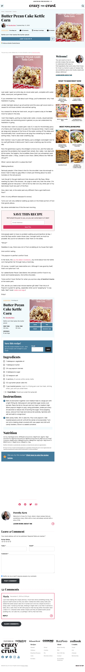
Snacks (15, 11)
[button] (2, 30)
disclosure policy (36, 52)
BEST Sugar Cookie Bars (62, 119)
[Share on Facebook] (20, 504)
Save (35, 324)
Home (2, 11)
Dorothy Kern (12, 25)
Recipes (33, 644)
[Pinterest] (10, 658)
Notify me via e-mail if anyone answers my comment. (20, 576)
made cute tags (19, 290)
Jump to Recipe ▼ (26, 39)
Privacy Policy (24, 665)
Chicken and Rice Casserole (77, 145)
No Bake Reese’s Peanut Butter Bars (77, 119)
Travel (73, 647)
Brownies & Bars (48, 655)
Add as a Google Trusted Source (11, 43)
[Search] (83, 6)
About (59, 644)
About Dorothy (61, 647)
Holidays (33, 650)
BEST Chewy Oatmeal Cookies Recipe (62, 100)
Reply (5, 616)
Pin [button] (47, 324)
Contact (59, 655)
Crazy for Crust (9, 648)
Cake (32, 655)
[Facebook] (2, 658)
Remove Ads (47, 329)
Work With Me (61, 653)
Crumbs (74, 644)
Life (73, 650)
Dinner (45, 647)
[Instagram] (14, 658)
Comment (4, 553)
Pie (44, 653)
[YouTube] (18, 658)
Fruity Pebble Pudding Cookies (77, 99)
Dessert (33, 647)
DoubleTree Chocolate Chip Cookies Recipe (77, 166)
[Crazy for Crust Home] (42, 6)
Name (3, 546)
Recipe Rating (5, 539)
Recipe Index (9, 11)
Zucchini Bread (62, 165)
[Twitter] (6, 658)
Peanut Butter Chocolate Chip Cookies (62, 146)
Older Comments (11, 624)
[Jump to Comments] (52, 39)
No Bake (33, 658)
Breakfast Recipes (35, 653)
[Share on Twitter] (31, 504)
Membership (75, 655)
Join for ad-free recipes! (41, 1)
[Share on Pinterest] (25, 504)
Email (34, 346)
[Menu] (2, 6)
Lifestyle (74, 653)
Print (35, 329)
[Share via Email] (36, 504)
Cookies (46, 650)
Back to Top (80, 665)
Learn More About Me (22, 524)
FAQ (58, 650)
